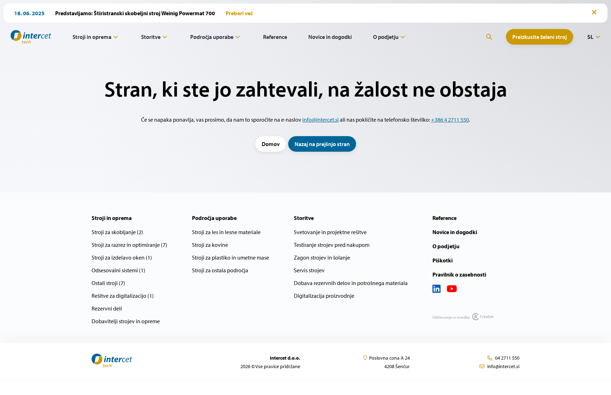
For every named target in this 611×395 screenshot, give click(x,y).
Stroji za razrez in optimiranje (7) (129, 244)
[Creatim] (481, 316)
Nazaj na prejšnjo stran (322, 143)
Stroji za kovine (210, 244)
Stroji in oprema (91, 36)
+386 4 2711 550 (450, 119)
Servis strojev (309, 270)
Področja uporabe (211, 36)
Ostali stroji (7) (108, 282)
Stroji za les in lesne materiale (226, 232)
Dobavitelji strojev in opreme (126, 321)
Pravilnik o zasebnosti (459, 274)
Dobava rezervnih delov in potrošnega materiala (351, 282)
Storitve (151, 36)
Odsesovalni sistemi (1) (118, 270)
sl (590, 36)
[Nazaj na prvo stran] (28, 37)
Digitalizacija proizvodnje (324, 295)
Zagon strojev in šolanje (322, 257)
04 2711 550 (507, 358)
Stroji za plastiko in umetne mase (230, 257)
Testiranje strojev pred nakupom (331, 244)
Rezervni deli (107, 308)
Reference (275, 36)
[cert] (141, 360)
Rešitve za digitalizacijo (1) (123, 295)
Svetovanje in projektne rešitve (330, 232)
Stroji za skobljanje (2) (117, 232)
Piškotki (442, 260)
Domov (271, 143)
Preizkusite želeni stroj (539, 36)
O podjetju (385, 36)
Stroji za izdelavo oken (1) (122, 257)
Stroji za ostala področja (220, 270)
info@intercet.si (320, 119)
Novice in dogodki (330, 36)
